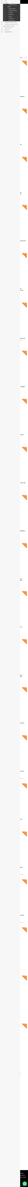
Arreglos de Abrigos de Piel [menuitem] (11, 22)
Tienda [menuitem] (6, 3)
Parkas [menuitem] (10, 16)
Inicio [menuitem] (6, 1)
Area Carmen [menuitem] (12, 20)
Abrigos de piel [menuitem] (12, 8)
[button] (24, 1183)
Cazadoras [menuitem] (11, 14)
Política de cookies (21, 1177)
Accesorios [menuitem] (11, 18)
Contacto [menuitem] (7, 30)
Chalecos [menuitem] (11, 12)
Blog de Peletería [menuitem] (8, 32)
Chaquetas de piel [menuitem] (13, 10)
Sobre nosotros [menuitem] (8, 28)
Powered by (22, 1185)
